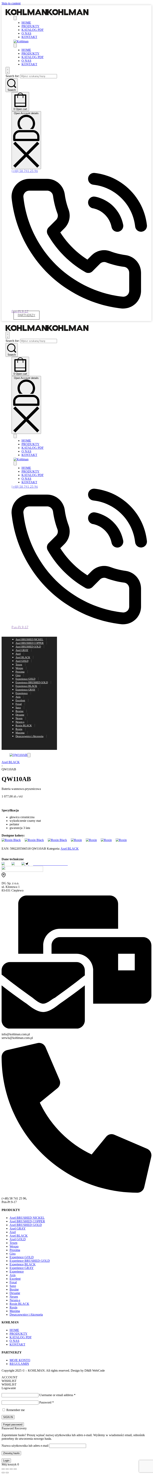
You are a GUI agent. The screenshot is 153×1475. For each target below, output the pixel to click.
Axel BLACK (11, 762)
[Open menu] (15, 18)
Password (46, 1402)
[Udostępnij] (11, 1469)
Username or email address (57, 1395)
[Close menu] (15, 45)
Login (6, 1460)
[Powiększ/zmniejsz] (3, 1469)
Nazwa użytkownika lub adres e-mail (25, 1445)
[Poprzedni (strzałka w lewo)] (3, 1472)
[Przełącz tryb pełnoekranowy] (7, 1469)
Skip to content (11, 3)
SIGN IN (8, 1417)
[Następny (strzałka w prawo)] (7, 1472)
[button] (28, 755)
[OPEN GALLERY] (18, 755)
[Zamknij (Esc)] (15, 1469)
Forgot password (12, 1424)
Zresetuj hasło (11, 1453)
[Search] (8, 70)
